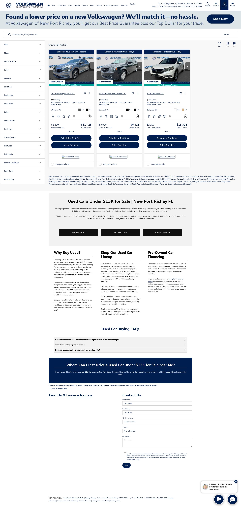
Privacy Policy (135, 459)
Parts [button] (92, 5)
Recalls (170, 498)
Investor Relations (85, 501)
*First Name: (126, 400)
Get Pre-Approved (120, 232)
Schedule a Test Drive (162, 232)
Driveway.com (114, 501)
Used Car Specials (78, 232)
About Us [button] (124, 5)
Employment (96, 501)
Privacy (93, 498)
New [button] (53, 5)
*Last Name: (126, 409)
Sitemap (87, 498)
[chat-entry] (219, 499)
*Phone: (125, 427)
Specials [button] (77, 5)
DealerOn (81, 498)
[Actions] (89, 93)
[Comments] (90, 116)
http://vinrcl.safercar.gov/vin (147, 385)
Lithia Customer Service (70, 501)
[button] (91, 66)
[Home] (48, 5)
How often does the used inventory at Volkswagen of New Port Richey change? (87, 339)
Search (226, 34)
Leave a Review (79, 395)
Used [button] (70, 5)
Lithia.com (52, 501)
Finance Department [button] (111, 5)
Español (132, 4)
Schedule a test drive (178, 372)
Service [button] (85, 5)
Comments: (126, 436)
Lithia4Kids (105, 501)
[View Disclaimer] (74, 116)
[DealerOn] (55, 498)
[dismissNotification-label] (235, 481)
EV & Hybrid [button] (62, 5)
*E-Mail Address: (127, 418)
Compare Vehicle (62, 164)
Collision (99, 5)
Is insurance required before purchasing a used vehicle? (77, 350)
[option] (133, 5)
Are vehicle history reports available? (70, 345)
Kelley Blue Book (61, 388)
